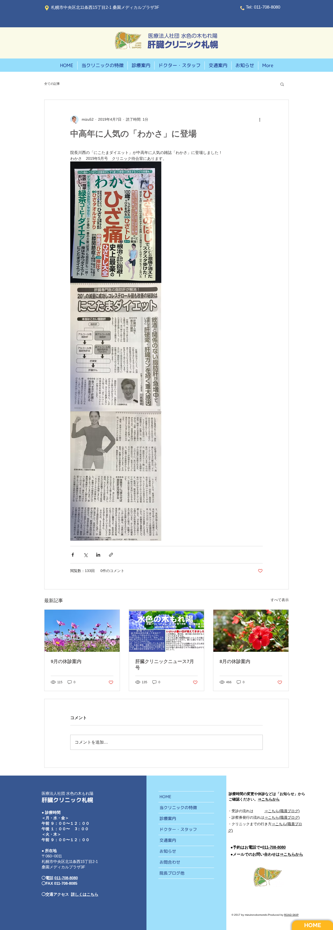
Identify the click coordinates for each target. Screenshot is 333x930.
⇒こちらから (291, 854)
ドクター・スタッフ (178, 829)
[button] (282, 84)
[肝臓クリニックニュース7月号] (166, 631)
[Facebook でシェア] (72, 554)
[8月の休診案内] (251, 631)
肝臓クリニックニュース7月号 (164, 664)
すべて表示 (280, 600)
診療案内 (167, 818)
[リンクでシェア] (110, 554)
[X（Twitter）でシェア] (85, 554)
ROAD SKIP (291, 914)
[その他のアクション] (260, 119)
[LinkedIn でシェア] (98, 554)
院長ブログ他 (171, 873)
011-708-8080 (66, 878)
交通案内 (167, 840)
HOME (165, 796)
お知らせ (167, 851)
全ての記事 (52, 84)
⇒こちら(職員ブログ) (282, 817)
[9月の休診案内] (82, 631)
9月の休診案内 (66, 661)
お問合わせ (169, 862)
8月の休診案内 (235, 661)
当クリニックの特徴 (178, 807)
